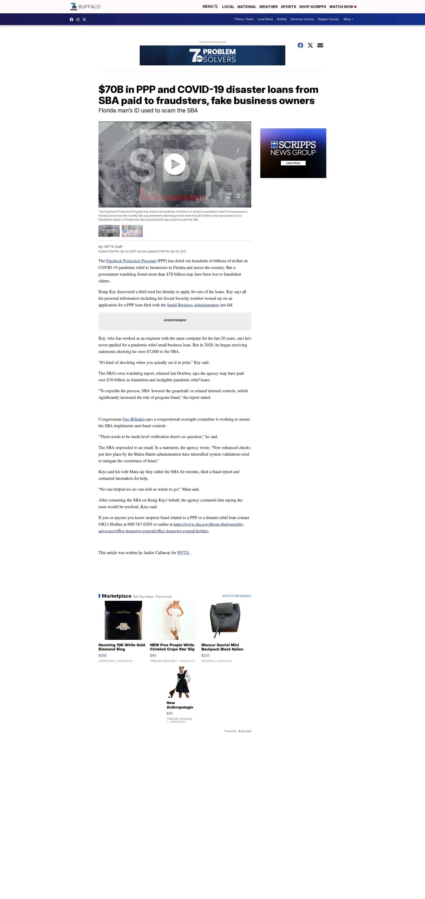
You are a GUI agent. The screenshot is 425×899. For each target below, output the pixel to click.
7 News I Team (243, 19)
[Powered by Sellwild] (244, 731)
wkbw (79, 19)
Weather (268, 6)
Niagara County (328, 19)
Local (228, 6)
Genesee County (302, 19)
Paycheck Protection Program (131, 260)
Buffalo (282, 19)
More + (348, 19)
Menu (208, 6)
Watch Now (341, 6)
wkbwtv (72, 19)
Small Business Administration (193, 305)
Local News (265, 19)
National (247, 6)
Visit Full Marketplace (236, 595)
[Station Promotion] (212, 56)
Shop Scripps (312, 6)
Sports (288, 6)
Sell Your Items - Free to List (152, 596)
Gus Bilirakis (134, 419)
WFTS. (183, 552)
